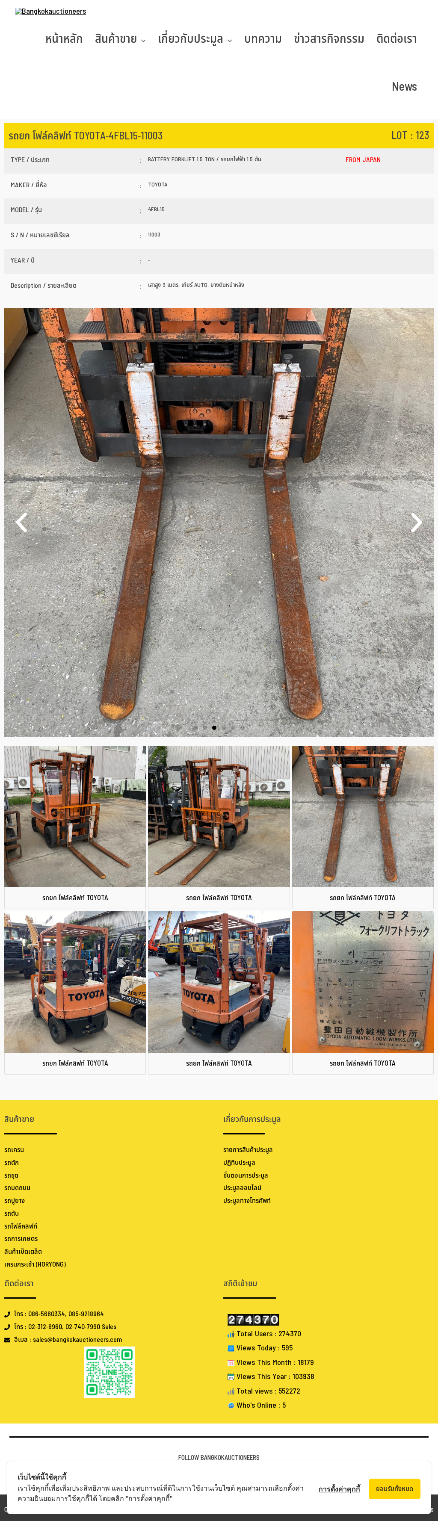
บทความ (263, 39)
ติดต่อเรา (396, 39)
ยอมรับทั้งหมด (394, 1489)
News (404, 87)
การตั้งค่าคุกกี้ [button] (339, 1489)
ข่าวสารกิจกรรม (329, 39)
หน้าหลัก (64, 39)
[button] (21, 522)
